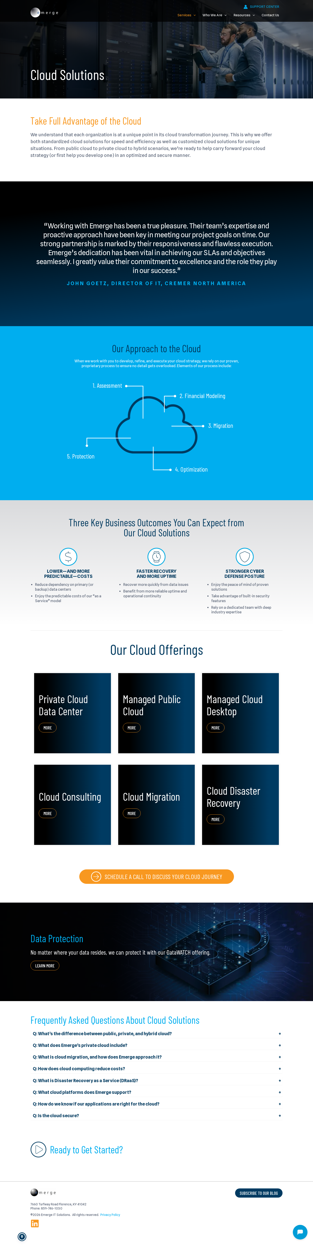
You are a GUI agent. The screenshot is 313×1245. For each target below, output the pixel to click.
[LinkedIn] (34, 1223)
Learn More (45, 965)
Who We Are (212, 15)
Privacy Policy (110, 1215)
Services (184, 15)
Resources (241, 15)
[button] (193, 15)
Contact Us (270, 15)
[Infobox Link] (157, 877)
